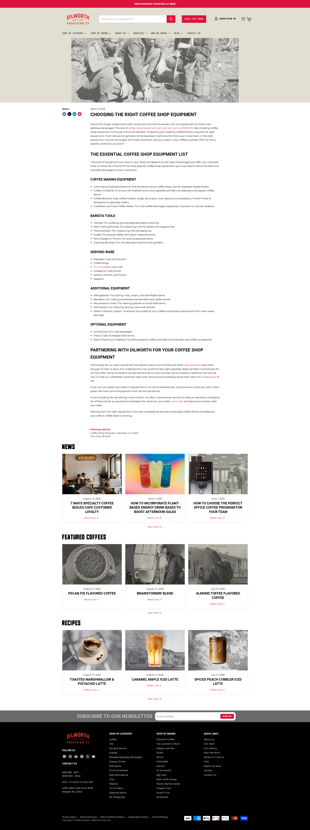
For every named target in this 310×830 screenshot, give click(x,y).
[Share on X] (69, 114)
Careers (208, 770)
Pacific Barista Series (168, 783)
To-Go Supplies (103, 266)
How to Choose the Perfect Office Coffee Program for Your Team (218, 507)
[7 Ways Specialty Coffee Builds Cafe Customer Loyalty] (92, 474)
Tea (111, 743)
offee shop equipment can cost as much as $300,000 (161, 128)
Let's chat (177, 401)
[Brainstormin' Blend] (155, 564)
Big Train (161, 774)
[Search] (171, 19)
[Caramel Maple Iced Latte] (155, 650)
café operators (192, 364)
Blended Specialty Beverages (125, 757)
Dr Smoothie (163, 770)
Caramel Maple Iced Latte (155, 679)
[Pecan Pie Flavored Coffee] (92, 564)
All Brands (162, 797)
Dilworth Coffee (165, 739)
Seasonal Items (117, 792)
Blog (177, 33)
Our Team (209, 743)
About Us (121, 33)
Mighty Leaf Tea (165, 748)
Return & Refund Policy (112, 817)
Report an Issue (212, 766)
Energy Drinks (117, 761)
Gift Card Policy (160, 817)
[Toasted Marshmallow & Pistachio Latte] (92, 650)
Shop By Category (73, 33)
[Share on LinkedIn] (74, 114)
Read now (90, 517)
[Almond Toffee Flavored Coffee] (218, 564)
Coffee (113, 739)
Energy (113, 752)
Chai (111, 779)
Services (139, 33)
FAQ (206, 761)
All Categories (117, 797)
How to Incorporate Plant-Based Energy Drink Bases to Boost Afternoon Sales (155, 507)
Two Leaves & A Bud (167, 743)
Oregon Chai (163, 788)
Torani (159, 752)
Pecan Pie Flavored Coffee (92, 593)
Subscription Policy (138, 817)
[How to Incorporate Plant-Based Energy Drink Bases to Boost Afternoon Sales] (155, 474)
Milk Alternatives (118, 774)
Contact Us (193, 33)
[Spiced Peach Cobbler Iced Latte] (218, 650)
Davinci (160, 766)
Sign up (227, 716)
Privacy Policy (69, 817)
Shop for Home (194, 19)
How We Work (212, 752)
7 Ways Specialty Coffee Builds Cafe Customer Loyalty (92, 507)
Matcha (113, 783)
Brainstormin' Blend (155, 593)
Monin (160, 757)
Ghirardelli (162, 761)
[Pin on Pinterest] (80, 114)
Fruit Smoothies (118, 770)
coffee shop (209, 376)
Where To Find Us (214, 757)
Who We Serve (159, 33)
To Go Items (116, 788)
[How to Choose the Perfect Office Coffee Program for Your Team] (218, 474)
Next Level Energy (166, 779)
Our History (210, 748)
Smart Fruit (163, 792)
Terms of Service (88, 817)
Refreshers (115, 766)
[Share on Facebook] (64, 114)
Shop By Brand (100, 33)
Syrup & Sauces (118, 748)
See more (154, 526)
